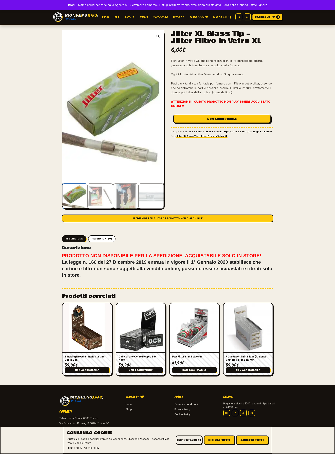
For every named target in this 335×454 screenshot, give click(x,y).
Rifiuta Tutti (219, 440)
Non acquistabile (222, 119)
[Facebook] (235, 413)
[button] (158, 36)
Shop (129, 409)
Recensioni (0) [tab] (102, 238)
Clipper (143, 17)
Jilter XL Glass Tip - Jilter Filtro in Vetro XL (202, 136)
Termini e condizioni (186, 404)
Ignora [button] (262, 5)
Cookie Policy (182, 414)
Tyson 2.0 (178, 17)
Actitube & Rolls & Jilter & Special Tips (206, 131)
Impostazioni (189, 440)
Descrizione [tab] (74, 238)
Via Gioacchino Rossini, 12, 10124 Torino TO (84, 423)
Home (129, 404)
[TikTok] (243, 413)
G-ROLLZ (129, 17)
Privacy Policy (182, 409)
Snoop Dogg (160, 17)
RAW (116, 17)
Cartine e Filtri (199, 17)
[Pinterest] (251, 413)
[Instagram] (226, 413)
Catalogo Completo (260, 131)
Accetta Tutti (252, 440)
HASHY (105, 17)
